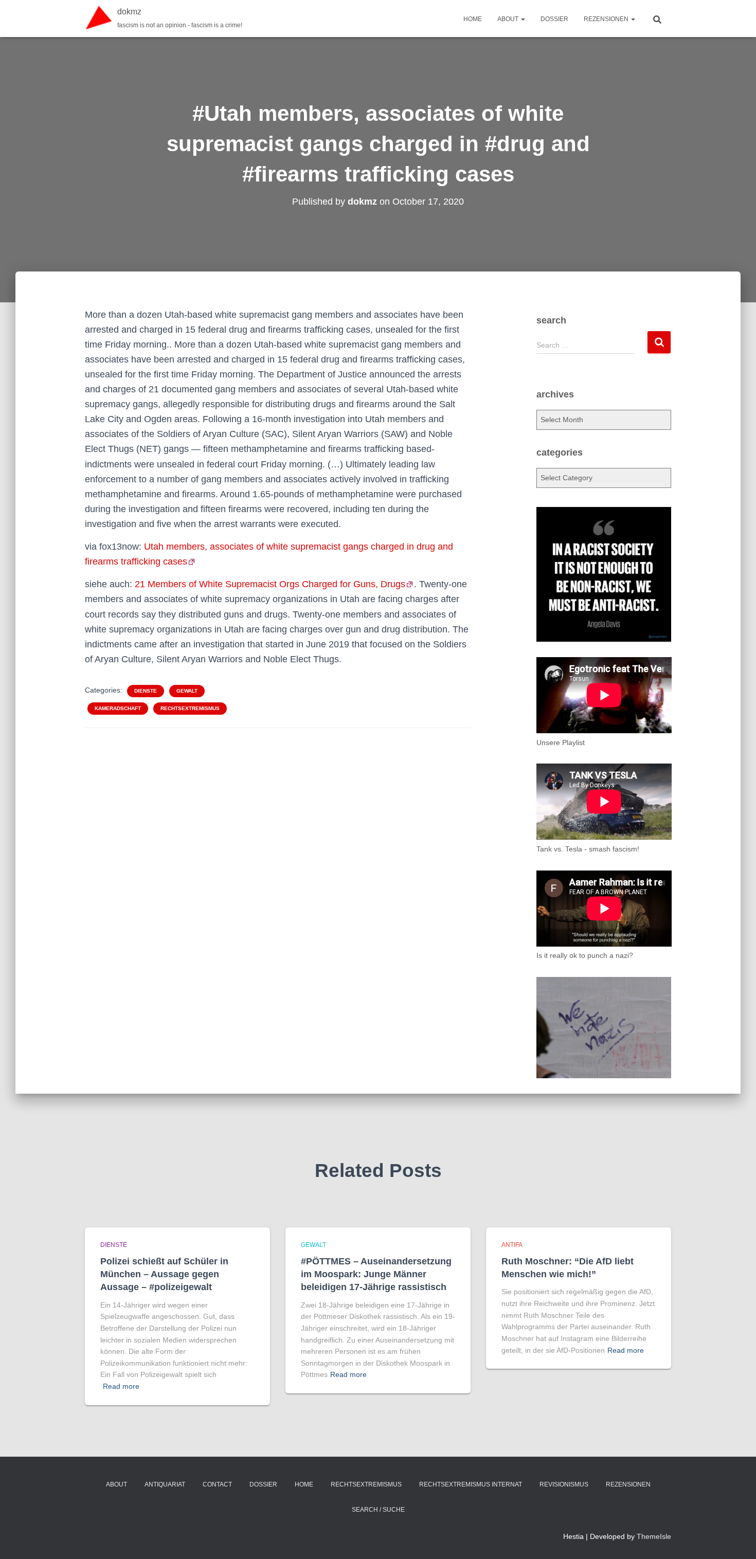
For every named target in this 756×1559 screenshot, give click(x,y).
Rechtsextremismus (190, 708)
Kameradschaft (118, 708)
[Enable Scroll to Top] (736, 1538)
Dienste (145, 691)
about (508, 19)
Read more (121, 1386)
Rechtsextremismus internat (470, 1484)
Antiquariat (165, 1484)
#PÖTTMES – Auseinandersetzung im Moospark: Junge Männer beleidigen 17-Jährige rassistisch (376, 1274)
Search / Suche (378, 1509)
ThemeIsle (654, 1536)
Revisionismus (563, 1484)
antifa (512, 1244)
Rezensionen (607, 19)
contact (217, 1484)
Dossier (554, 19)
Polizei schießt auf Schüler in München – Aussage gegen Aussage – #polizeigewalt (164, 1274)
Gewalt (186, 691)
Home (472, 19)
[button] (522, 19)
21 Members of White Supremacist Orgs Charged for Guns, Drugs (270, 584)
